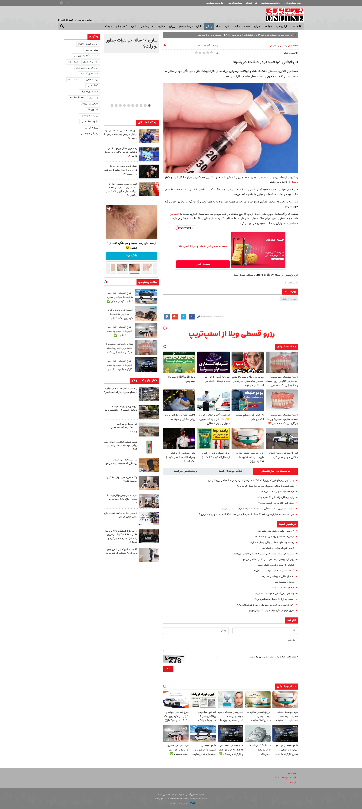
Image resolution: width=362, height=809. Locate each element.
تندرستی (273, 45)
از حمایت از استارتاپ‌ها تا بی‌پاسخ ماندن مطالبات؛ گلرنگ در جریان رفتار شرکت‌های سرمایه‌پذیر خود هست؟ (121, 536)
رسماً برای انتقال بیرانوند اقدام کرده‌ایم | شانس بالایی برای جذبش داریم (120, 152)
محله (218, 26)
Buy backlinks (77, 98)
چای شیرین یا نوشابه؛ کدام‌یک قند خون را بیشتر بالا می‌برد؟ (265, 486)
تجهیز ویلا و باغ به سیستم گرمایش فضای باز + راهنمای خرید (121, 408)
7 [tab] (124, 105)
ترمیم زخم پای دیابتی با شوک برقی (277, 548)
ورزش (172, 26)
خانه (295, 26)
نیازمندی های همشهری (270, 3)
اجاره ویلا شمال (90, 62)
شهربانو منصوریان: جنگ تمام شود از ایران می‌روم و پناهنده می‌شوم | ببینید (120, 134)
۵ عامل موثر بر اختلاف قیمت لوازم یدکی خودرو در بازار (120, 515)
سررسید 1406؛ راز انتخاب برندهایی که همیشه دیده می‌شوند (120, 461)
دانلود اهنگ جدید (89, 121)
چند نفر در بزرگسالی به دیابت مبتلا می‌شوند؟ (272, 594)
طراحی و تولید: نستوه (179, 803)
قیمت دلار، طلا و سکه (285, 778)
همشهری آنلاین (283, 14)
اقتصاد (246, 26)
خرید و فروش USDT (88, 44)
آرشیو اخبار (281, 26)
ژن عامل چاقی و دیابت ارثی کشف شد (276, 531)
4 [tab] (136, 105)
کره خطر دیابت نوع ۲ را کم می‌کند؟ (277, 492)
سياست (268, 26)
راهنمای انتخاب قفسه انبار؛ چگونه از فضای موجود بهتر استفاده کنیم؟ (120, 390)
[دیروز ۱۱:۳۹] (149, 136)
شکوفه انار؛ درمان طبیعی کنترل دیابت (276, 565)
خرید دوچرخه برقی (89, 92)
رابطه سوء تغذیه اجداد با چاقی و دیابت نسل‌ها (272, 542)
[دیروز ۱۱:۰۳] (149, 171)
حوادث (108, 26)
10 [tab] (112, 105)
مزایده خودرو (92, 80)
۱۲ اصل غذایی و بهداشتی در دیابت (277, 576)
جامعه (236, 26)
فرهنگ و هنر (186, 26)
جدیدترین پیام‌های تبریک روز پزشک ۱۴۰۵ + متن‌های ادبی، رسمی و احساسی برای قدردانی (251, 480)
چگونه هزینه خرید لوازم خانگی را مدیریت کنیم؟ (122, 479)
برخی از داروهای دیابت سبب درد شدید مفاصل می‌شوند (267, 559)
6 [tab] (128, 105)
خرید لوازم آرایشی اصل (87, 68)
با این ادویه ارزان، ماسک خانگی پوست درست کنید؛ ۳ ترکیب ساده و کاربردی (257, 509)
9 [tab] (116, 105)
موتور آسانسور (91, 50)
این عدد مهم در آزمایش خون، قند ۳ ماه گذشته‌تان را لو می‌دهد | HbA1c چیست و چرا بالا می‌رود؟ (246, 514)
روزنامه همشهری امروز (293, 3)
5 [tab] (132, 105)
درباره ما (292, 773)
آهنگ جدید (92, 86)
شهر (227, 26)
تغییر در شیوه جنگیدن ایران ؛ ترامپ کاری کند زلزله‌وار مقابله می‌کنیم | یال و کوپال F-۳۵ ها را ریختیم (121, 189)
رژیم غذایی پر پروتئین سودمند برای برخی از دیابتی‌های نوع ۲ (265, 605)
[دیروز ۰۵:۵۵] (149, 189)
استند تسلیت (74, 80)
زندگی (209, 26)
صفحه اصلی (293, 45)
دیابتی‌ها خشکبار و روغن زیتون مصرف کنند (273, 537)
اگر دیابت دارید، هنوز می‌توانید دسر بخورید (274, 571)
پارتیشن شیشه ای (89, 116)
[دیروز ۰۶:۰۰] (149, 154)
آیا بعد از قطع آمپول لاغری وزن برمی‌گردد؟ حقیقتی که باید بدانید (121, 551)
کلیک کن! (131, 255)
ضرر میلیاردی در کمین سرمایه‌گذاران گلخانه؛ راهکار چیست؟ (124, 427)
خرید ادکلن (73, 62)
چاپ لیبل (93, 98)
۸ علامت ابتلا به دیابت (283, 588)
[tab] (275, 471)
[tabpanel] (131, 43)
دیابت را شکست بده (284, 582)
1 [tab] (149, 105)
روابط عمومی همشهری (215, 3)
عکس (134, 26)
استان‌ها (161, 26)
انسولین (174, 214)
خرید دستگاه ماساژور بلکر (86, 56)
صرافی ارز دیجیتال (89, 103)
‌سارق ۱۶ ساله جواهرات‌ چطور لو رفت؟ (131, 43)
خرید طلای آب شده (89, 74)
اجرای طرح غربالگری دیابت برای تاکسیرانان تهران (271, 611)
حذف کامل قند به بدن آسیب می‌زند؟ (276, 503)
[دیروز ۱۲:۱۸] (149, 394)
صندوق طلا (92, 110)
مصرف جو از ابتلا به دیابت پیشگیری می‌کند (273, 599)
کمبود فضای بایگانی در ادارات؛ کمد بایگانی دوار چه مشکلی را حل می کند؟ (120, 445)
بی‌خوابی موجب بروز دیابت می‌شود (265, 62)
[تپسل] (177, 228)
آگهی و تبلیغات (251, 3)
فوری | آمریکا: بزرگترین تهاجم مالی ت (275, 35)
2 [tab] (145, 105)
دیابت (294, 182)
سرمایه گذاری (203, 264)
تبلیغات (292, 782)
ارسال (168, 669)
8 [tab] (120, 105)
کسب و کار (121, 26)
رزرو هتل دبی (91, 127)
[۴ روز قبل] (149, 555)
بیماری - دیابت (289, 299)
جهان (257, 26)
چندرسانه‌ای (147, 26)
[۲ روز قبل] (149, 412)
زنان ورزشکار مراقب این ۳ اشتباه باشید (275, 497)
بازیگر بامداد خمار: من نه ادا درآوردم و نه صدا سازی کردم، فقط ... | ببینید (120, 170)
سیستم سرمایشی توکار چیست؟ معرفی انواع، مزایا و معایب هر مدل (122, 499)
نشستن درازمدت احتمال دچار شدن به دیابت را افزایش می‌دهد (264, 554)
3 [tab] (141, 105)
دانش (199, 26)
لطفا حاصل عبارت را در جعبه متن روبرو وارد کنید (273, 657)
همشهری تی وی (235, 3)
